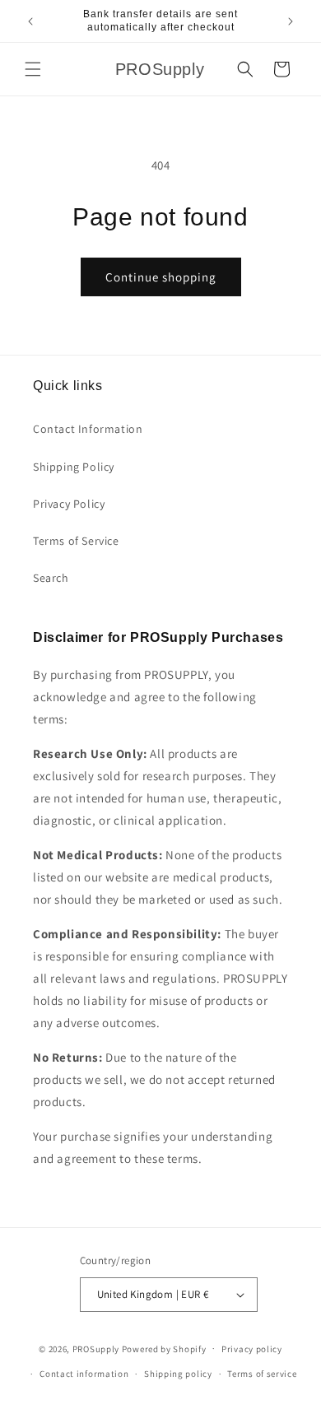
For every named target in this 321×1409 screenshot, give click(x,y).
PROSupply (95, 1348)
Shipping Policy (73, 466)
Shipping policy (178, 1373)
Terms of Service (76, 540)
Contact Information (87, 428)
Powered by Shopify (164, 1348)
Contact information (84, 1373)
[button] (33, 69)
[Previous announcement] (30, 21)
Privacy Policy (69, 503)
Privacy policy (251, 1349)
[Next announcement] (290, 21)
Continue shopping (160, 277)
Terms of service (261, 1373)
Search (51, 577)
